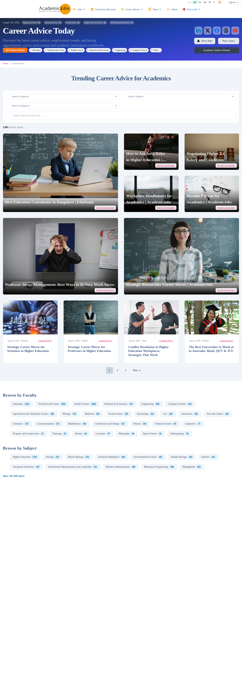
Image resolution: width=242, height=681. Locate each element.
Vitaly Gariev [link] (17, 207)
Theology (59, 433)
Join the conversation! (105, 208)
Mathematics (77, 423)
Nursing (52, 457)
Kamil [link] (196, 165)
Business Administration (120, 466)
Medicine (92, 413)
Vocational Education (26, 466)
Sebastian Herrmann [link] (19, 290)
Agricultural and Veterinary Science (33, 413)
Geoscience (189, 413)
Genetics (208, 457)
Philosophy (126, 433)
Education (36, 50)
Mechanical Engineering (159, 466)
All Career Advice (15, 50)
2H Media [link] (197, 207)
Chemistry (20, 423)
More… (157, 50)
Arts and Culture (218, 413)
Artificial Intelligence (111, 457)
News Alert (206, 41)
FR (205, 2)
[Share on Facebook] (217, 30)
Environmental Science (148, 457)
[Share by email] (235, 30)
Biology (69, 413)
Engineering (121, 50)
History (81, 433)
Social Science (118, 413)
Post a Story (229, 41)
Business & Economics (99, 50)
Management (191, 466)
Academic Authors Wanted (216, 50)
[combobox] (219, 2)
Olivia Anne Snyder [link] (140, 165)
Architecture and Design (110, 423)
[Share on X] (208, 30)
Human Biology (181, 457)
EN (195, 2)
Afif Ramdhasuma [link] (138, 330)
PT (210, 2)
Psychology (145, 413)
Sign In (232, 2)
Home (5, 63)
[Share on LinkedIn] (198, 30)
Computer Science (139, 50)
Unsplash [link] (27, 207)
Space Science (152, 433)
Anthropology (179, 433)
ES (200, 2)
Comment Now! (45, 341)
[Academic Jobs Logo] (55, 9)
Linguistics (192, 423)
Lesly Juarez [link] (137, 207)
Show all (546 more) (13, 476)
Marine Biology (78, 457)
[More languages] (214, 2)
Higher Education (25, 457)
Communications (48, 423)
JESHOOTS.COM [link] (18, 330)
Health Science (77, 50)
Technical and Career (55, 50)
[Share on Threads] (226, 30)
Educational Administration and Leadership (72, 466)
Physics (139, 423)
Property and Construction (28, 433)
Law (167, 413)
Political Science (165, 423)
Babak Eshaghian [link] (199, 330)
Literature (102, 433)
